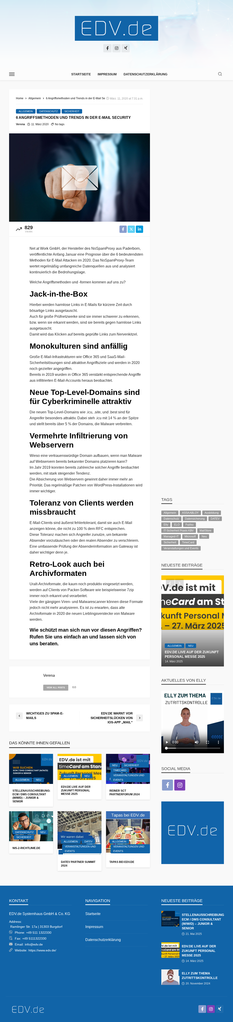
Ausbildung (212, 512)
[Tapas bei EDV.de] (128, 833)
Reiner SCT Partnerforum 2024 (124, 792)
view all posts (56, 687)
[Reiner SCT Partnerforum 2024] (200, 620)
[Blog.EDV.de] (116, 28)
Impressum (107, 74)
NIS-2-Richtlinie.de (26, 848)
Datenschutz (48, 111)
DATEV (88, 841)
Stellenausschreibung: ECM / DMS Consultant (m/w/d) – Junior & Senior (31, 796)
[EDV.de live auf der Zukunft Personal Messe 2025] (79, 767)
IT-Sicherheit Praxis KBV (179, 530)
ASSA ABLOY (190, 512)
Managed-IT (171, 536)
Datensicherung (195, 518)
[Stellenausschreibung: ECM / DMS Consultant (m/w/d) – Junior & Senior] (31, 769)
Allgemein (26, 111)
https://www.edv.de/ (42, 950)
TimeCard (119, 770)
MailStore (205, 530)
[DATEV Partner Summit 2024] (79, 833)
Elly (166, 524)
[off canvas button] (12, 74)
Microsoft (190, 536)
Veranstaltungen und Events (128, 777)
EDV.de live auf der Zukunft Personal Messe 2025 (76, 790)
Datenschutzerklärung (145, 74)
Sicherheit (71, 111)
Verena (20, 124)
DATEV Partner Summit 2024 (78, 863)
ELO (177, 524)
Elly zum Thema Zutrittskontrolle (200, 975)
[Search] (220, 74)
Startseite (81, 74)
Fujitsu (189, 524)
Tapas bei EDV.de (121, 862)
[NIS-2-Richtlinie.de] (31, 826)
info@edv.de (34, 944)
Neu (38, 779)
